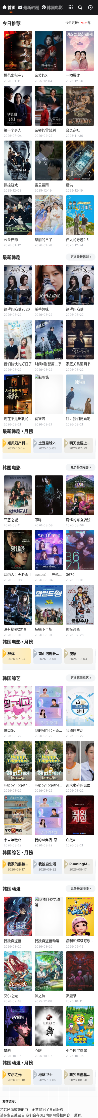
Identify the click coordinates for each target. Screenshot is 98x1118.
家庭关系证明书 (78, 364)
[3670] (80, 550)
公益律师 (11, 239)
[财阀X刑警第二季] (49, 340)
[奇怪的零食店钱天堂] (80, 495)
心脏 (38, 1050)
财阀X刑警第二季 (48, 364)
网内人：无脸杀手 (18, 574)
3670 (70, 574)
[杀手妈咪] (49, 285)
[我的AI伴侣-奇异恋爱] (49, 815)
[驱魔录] (80, 971)
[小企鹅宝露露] (80, 1026)
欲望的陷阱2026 (17, 309)
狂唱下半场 (43, 629)
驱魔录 (71, 995)
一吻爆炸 (73, 75)
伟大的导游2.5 (77, 239)
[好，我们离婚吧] (80, 394)
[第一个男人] (18, 106)
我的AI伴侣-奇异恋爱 (49, 840)
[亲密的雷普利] (49, 106)
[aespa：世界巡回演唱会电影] (49, 550)
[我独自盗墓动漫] (49, 917)
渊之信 (40, 995)
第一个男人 (12, 130)
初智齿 (40, 418)
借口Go (9, 730)
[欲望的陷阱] (80, 285)
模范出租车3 (14, 75)
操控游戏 (11, 185)
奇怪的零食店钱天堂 (80, 520)
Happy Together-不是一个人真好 (18, 785)
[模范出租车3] (18, 51)
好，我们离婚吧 (78, 418)
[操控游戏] (18, 160)
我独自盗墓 (12, 941)
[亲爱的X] (49, 51)
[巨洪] (80, 160)
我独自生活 (74, 730)
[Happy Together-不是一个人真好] (18, 761)
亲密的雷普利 (45, 130)
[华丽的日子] (49, 215)
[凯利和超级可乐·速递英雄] (80, 917)
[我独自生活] (80, 706)
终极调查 (73, 629)
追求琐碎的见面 (78, 785)
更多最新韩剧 (80, 257)
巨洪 (69, 185)
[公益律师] (18, 215)
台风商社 (73, 130)
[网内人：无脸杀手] (18, 550)
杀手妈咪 (42, 309)
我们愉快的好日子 (18, 364)
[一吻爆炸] (80, 51)
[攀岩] (18, 1026)
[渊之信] (49, 971)
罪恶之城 (11, 520)
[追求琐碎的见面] (80, 761)
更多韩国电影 (80, 467)
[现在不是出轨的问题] (18, 394)
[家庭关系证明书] (80, 340)
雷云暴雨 (42, 185)
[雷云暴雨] (49, 160)
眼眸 (38, 520)
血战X (70, 840)
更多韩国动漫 (80, 888)
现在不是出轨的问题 (18, 418)
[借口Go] (18, 706)
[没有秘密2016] (18, 605)
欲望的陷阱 (74, 309)
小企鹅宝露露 (76, 1050)
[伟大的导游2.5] (80, 215)
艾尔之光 (11, 995)
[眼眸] (49, 495)
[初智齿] (49, 394)
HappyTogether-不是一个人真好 (49, 785)
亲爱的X (41, 75)
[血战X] (80, 815)
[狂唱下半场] (49, 605)
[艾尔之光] (18, 971)
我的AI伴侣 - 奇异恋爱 (49, 730)
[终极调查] (80, 605)
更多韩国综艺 (80, 678)
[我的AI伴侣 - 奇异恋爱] (49, 706)
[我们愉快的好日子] (18, 340)
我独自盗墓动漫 (47, 941)
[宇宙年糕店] (18, 815)
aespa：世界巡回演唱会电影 (49, 574)
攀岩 (7, 1050)
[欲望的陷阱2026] (18, 285)
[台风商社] (80, 106)
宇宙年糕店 (12, 840)
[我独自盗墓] (18, 917)
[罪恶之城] (18, 495)
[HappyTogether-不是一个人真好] (49, 761)
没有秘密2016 (15, 629)
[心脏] (49, 1026)
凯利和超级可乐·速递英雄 (80, 941)
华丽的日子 (43, 239)
